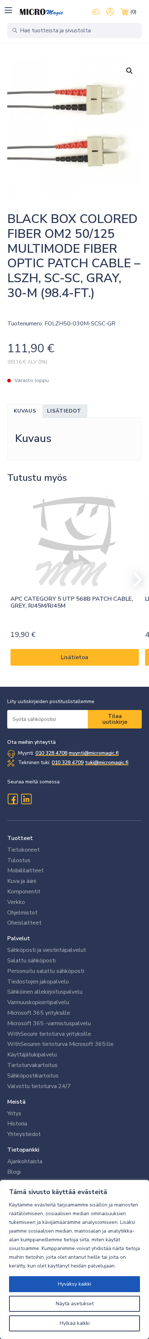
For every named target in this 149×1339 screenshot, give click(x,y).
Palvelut (18, 938)
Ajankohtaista (24, 1161)
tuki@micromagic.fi (106, 762)
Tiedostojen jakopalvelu (38, 982)
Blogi (14, 1172)
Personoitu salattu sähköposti (45, 971)
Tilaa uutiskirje (114, 719)
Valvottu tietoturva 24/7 (39, 1086)
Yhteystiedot (24, 1134)
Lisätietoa (74, 657)
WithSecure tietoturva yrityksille (49, 1034)
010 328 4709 (68, 762)
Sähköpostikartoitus (33, 1076)
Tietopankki (23, 1150)
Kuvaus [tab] (25, 410)
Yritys (14, 1113)
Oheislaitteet (24, 923)
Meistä (16, 1102)
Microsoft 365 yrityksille (38, 1013)
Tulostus (18, 860)
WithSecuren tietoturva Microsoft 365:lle (60, 1044)
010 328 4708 (51, 753)
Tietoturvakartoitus (32, 1065)
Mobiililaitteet (25, 871)
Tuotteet (20, 838)
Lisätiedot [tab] (64, 410)
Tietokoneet (23, 850)
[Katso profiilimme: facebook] (13, 799)
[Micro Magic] (41, 12)
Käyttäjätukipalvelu (32, 1055)
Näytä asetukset (75, 1303)
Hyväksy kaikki (74, 1284)
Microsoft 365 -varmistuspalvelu (49, 1023)
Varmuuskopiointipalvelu (38, 1002)
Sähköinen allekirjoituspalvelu (44, 992)
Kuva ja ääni (21, 881)
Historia (17, 1124)
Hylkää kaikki (75, 1323)
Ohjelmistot (22, 913)
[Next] (134, 579)
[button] (8, 10)
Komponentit (24, 892)
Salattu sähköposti (31, 961)
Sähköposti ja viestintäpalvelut (46, 950)
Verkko (16, 902)
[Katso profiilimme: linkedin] (26, 799)
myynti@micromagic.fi (94, 753)
